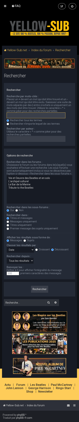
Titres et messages (21, 218)
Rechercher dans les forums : (24, 161)
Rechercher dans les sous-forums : (28, 207)
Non (21, 210)
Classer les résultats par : (22, 245)
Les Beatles (38, 385)
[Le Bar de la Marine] (39, 184)
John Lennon (14, 388)
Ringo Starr (63, 388)
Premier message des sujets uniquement (34, 228)
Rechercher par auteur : (21, 128)
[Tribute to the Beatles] (39, 188)
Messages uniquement (23, 221)
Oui (12, 210)
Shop (29, 391)
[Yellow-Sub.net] (39, 27)
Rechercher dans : (18, 215)
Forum (20, 385)
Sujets (30, 240)
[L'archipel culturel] (39, 181)
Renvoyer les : (15, 267)
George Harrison (39, 388)
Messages (16, 240)
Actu (8, 385)
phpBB (21, 414)
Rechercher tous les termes (26, 120)
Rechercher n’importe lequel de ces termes (35, 123)
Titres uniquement (21, 225)
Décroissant (61, 249)
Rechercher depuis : (19, 256)
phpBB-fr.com (24, 417)
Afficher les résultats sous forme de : (29, 237)
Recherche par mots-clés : (23, 96)
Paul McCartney (61, 385)
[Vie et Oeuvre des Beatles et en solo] (39, 178)
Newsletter (45, 391)
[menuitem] (16, 6)
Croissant (44, 249)
